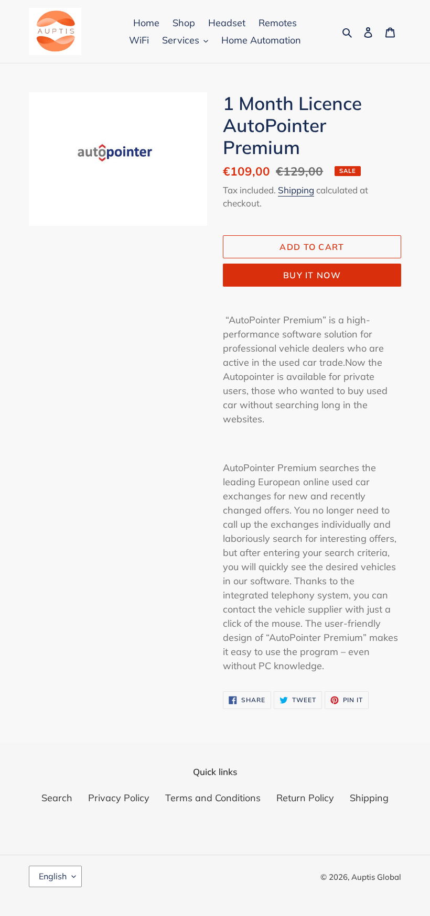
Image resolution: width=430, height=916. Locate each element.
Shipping (296, 189)
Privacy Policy (118, 798)
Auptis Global (376, 877)
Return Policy (305, 798)
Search (56, 798)
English (53, 876)
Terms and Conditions (213, 798)
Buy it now (312, 275)
